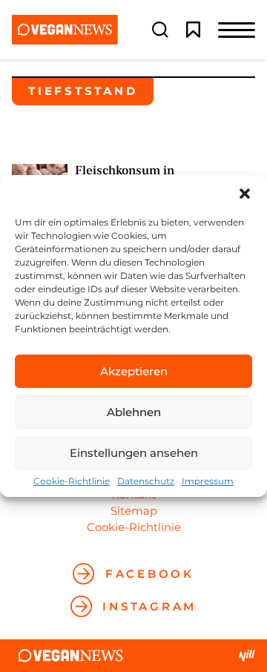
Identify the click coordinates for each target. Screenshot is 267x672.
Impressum (208, 481)
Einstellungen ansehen (134, 453)
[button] (244, 193)
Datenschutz (145, 481)
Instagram (149, 606)
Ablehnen (134, 412)
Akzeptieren (134, 371)
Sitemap (134, 511)
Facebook (149, 574)
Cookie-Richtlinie (71, 481)
